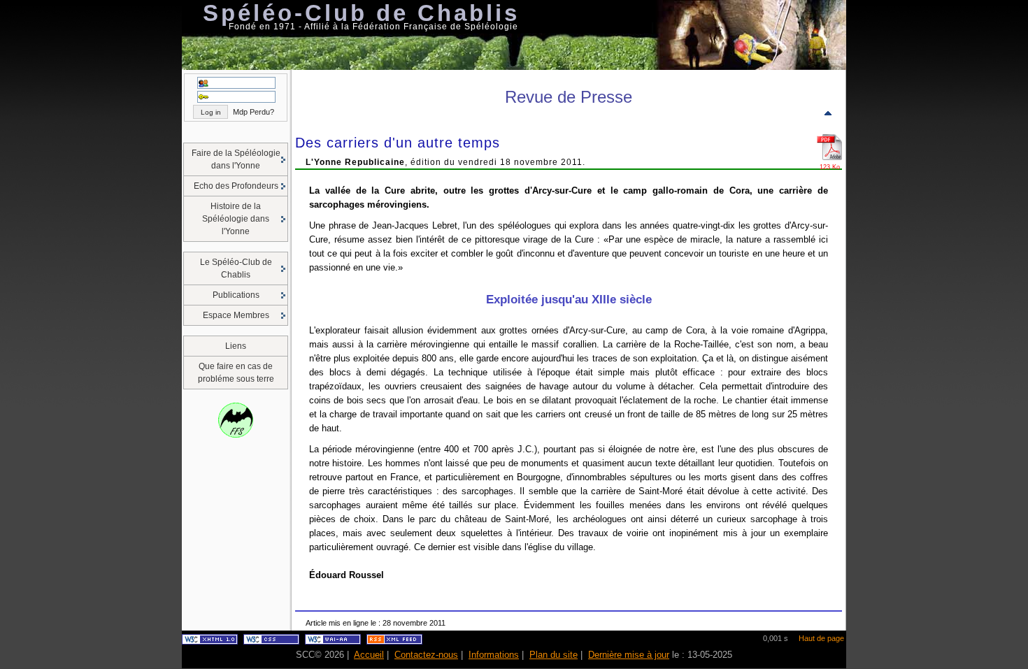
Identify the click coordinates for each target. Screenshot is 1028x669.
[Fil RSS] (394, 642)
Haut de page (821, 638)
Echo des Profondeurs (236, 186)
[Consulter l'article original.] (829, 160)
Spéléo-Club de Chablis (361, 13)
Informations (494, 654)
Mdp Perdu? (253, 112)
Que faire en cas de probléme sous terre (236, 372)
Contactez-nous (426, 654)
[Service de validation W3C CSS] (271, 642)
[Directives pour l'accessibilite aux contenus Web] (333, 642)
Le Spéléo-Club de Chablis (236, 268)
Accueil (369, 654)
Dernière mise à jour (628, 654)
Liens (235, 346)
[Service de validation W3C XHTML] (210, 642)
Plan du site (553, 654)
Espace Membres (236, 315)
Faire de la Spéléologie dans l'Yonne (236, 159)
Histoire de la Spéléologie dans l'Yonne (235, 218)
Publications (236, 295)
